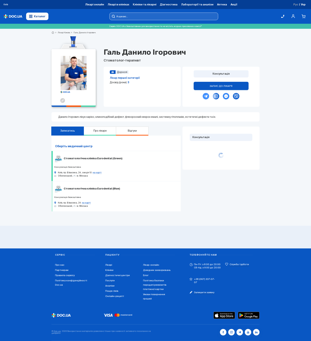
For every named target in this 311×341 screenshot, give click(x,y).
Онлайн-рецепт (114, 296)
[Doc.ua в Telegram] (239, 332)
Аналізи (109, 285)
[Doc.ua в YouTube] (248, 332)
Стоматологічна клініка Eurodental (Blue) (92, 188)
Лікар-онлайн (151, 265)
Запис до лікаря (221, 86)
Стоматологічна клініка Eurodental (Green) (93, 158)
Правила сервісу (65, 275)
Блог (145, 275)
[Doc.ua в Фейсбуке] (223, 332)
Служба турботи (239, 264)
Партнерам (61, 270)
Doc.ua (57, 331)
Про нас (59, 265)
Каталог (40, 16)
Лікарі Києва (62, 32)
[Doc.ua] (13, 16)
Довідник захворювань (157, 270)
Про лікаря (100, 130)
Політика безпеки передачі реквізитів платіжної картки (154, 284)
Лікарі (108, 265)
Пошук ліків (111, 291)
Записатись (67, 130)
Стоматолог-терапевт (122, 60)
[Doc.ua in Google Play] (249, 315)
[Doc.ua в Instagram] (231, 332)
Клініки (109, 270)
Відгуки (132, 130)
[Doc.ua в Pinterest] (256, 332)
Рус (295, 4)
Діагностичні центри (117, 275)
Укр (303, 4)
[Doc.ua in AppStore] (224, 315)
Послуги (110, 280)
